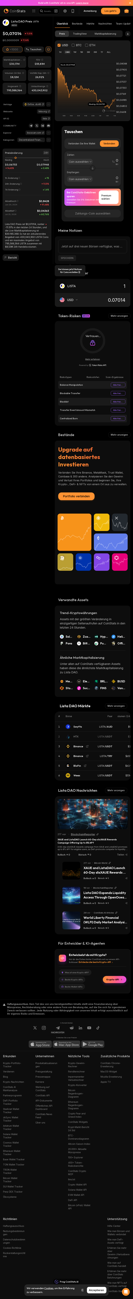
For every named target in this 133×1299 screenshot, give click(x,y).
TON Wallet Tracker (13, 1164)
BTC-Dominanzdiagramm (78, 1137)
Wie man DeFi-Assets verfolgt (115, 1241)
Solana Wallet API (77, 1189)
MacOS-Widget (109, 1071)
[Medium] (42, 125)
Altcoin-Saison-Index (79, 1143)
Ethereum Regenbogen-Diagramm (75, 1105)
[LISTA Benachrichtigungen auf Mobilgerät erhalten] (48, 49)
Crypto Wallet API (77, 1184)
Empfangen (73, 172)
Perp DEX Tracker (13, 1191)
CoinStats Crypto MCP (77, 1173)
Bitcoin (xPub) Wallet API (79, 1207)
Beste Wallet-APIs (73, 986)
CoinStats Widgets (78, 1122)
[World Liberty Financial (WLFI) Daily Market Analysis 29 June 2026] (71, 920)
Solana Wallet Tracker (10, 1136)
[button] (43, 104)
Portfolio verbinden (76, 496)
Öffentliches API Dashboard (44, 1107)
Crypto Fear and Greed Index (76, 1115)
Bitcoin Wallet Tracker (10, 1180)
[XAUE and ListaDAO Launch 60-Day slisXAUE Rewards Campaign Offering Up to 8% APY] (93, 814)
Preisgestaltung (44, 1071)
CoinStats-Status (116, 1291)
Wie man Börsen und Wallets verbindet (118, 1233)
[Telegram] (31, 125)
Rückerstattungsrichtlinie (14, 1255)
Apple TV (106, 1081)
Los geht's (110, 11)
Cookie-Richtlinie (12, 1248)
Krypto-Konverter (77, 1085)
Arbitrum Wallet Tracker (11, 1127)
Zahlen (70, 154)
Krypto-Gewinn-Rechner (76, 1065)
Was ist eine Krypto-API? (77, 972)
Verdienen (8, 1071)
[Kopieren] (43, 104)
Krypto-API (112, 979)
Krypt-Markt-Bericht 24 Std (78, 1129)
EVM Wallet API (76, 1195)
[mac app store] (66, 1044)
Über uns (40, 1122)
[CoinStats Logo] (14, 11)
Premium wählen (106, 197)
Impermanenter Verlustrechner (76, 1078)
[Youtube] (89, 1030)
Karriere (40, 1081)
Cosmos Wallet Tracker (11, 1144)
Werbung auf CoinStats (42, 1089)
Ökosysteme (10, 1196)
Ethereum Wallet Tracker (11, 1153)
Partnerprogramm (12, 1095)
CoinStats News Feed (44, 1116)
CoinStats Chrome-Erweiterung (111, 1065)
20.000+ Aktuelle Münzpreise (77, 1151)
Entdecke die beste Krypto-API (95, 962)
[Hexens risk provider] (92, 365)
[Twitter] (37, 125)
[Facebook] (98, 1030)
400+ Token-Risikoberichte (75, 1164)
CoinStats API (43, 1095)
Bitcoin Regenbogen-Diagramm (75, 1093)
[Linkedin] (80, 1030)
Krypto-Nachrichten (13, 1081)
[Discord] (48, 125)
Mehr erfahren (92, 359)
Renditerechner (76, 1071)
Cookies (48, 1288)
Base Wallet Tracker (14, 1159)
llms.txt (71, 1179)
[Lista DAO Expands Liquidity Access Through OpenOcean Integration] (71, 895)
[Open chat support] (126, 1292)
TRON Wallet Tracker (10, 1171)
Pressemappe (43, 1076)
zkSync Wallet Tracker (10, 1119)
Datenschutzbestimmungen (14, 1241)
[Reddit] (72, 1030)
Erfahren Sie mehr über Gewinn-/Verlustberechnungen (118, 1253)
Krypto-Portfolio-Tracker (12, 1065)
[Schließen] (128, 3)
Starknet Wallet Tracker (11, 1111)
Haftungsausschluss (13, 1226)
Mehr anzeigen (119, 315)
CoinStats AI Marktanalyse (10, 1089)
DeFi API (72, 1200)
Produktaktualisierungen (46, 1065)
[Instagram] (44, 1030)
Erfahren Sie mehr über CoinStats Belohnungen (117, 1274)
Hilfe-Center (114, 1226)
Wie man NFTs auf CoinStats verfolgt (117, 1284)
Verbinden (109, 143)
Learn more (82, 2)
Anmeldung (90, 11)
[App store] (40, 1044)
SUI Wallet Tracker (13, 1186)
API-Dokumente (44, 1100)
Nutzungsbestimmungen (13, 1233)
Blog (5, 1076)
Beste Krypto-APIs (74, 979)
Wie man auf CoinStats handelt (116, 1264)
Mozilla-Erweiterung (111, 1076)
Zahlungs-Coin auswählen (92, 213)
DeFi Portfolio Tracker (10, 1102)
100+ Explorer (75, 1157)
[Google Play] (92, 1044)
